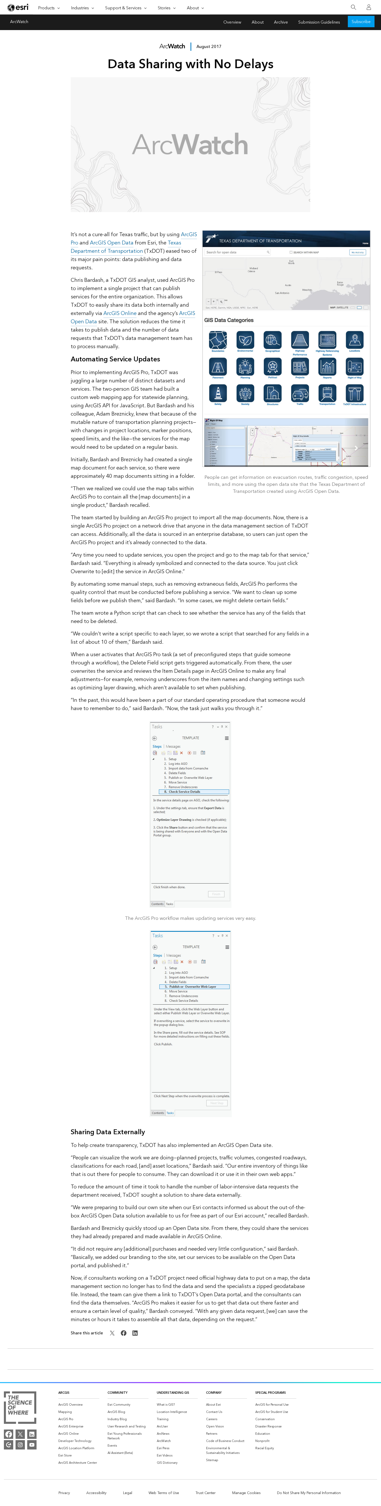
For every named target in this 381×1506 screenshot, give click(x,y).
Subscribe (361, 21)
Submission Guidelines (319, 22)
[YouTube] (32, 1444)
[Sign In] (369, 7)
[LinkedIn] (32, 1434)
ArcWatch (19, 22)
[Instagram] (20, 1444)
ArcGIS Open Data (111, 243)
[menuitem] (78, 1405)
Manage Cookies (246, 1493)
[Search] (353, 7)
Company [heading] (214, 1393)
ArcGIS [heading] (63, 1393)
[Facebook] (8, 1434)
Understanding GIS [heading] (173, 1393)
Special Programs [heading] (270, 1393)
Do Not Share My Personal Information (309, 1493)
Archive (281, 22)
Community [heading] (118, 1393)
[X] (20, 1434)
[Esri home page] (18, 7)
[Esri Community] (8, 1444)
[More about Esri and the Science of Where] (20, 1408)
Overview (232, 22)
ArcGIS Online (120, 313)
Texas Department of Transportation (126, 247)
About (258, 22)
